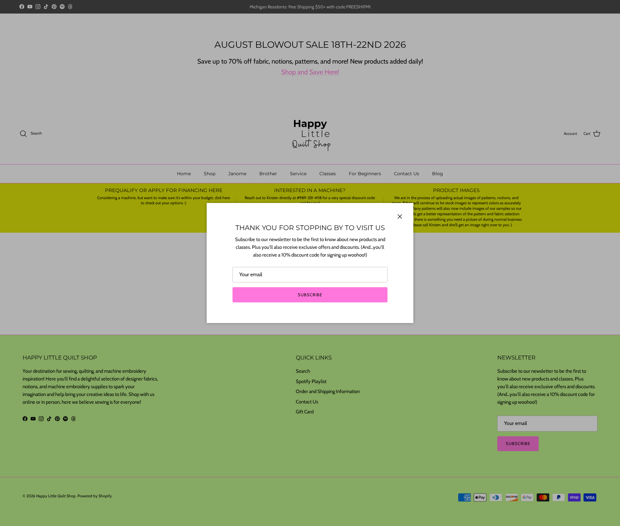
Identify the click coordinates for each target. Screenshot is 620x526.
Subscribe (310, 294)
